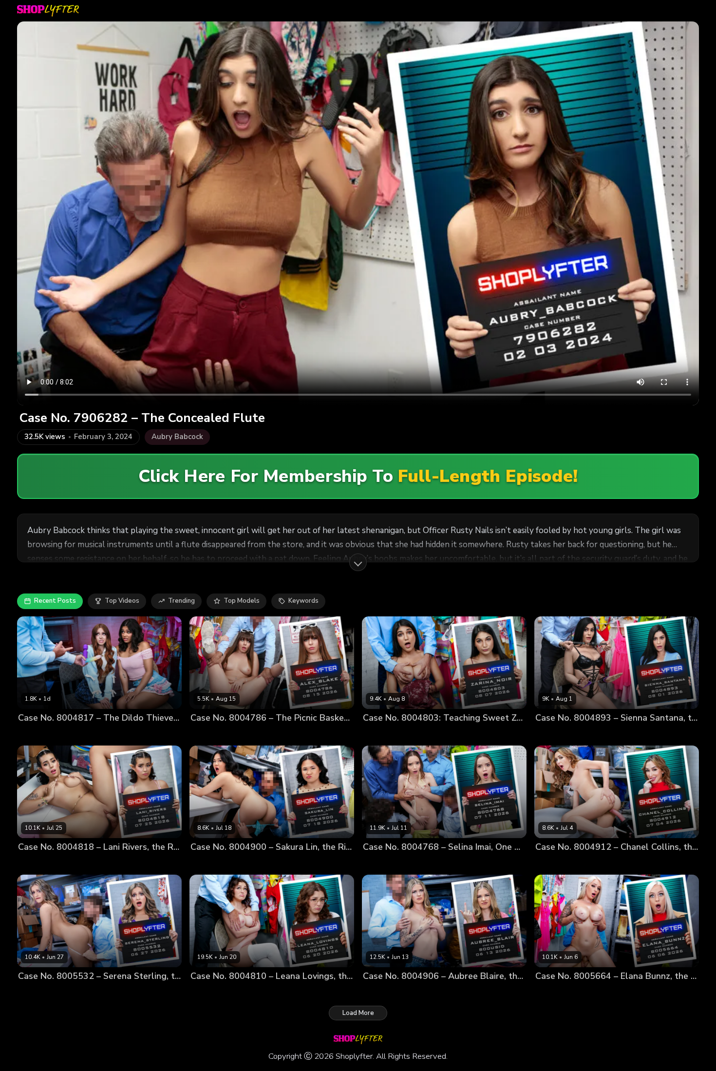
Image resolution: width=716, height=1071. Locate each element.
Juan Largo (243, 863)
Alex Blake (207, 734)
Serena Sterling (42, 992)
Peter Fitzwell (111, 734)
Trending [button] (181, 600)
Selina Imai (379, 863)
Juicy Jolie (71, 734)
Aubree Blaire (384, 992)
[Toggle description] (358, 562)
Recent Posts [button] (55, 600)
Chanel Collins (557, 863)
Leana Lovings (212, 992)
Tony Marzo (281, 863)
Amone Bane (421, 734)
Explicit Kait (36, 734)
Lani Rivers (35, 863)
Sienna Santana (560, 734)
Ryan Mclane (608, 734)
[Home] (48, 11)
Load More (358, 1013)
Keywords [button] (303, 600)
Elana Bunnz (554, 992)
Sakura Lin (206, 863)
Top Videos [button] (122, 600)
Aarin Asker (418, 863)
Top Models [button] (242, 600)
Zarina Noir (380, 734)
